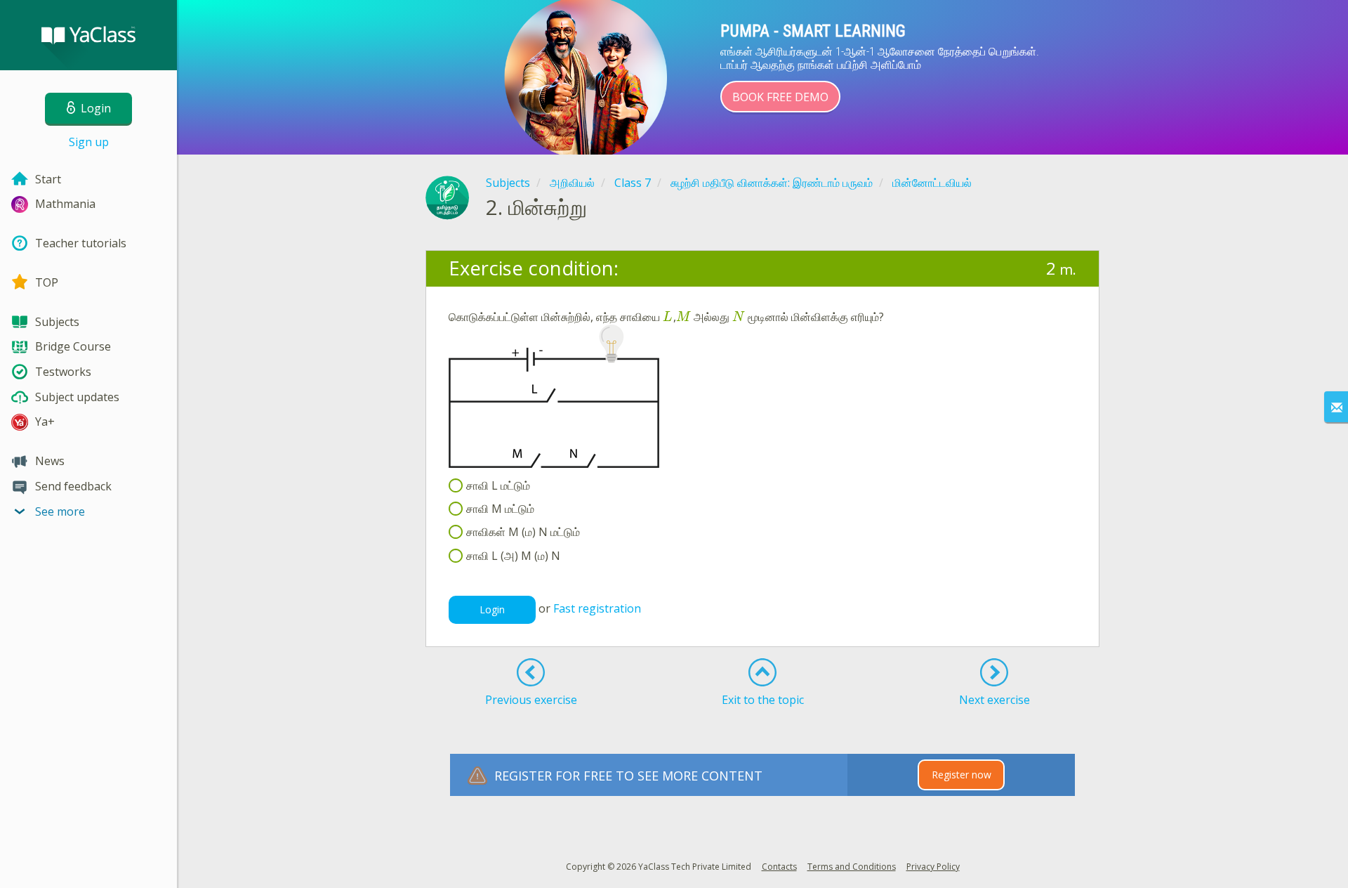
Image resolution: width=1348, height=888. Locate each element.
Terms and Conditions (851, 867)
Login (492, 609)
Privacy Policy (933, 867)
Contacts (779, 867)
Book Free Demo (780, 97)
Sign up (89, 142)
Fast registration (597, 608)
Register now (961, 774)
